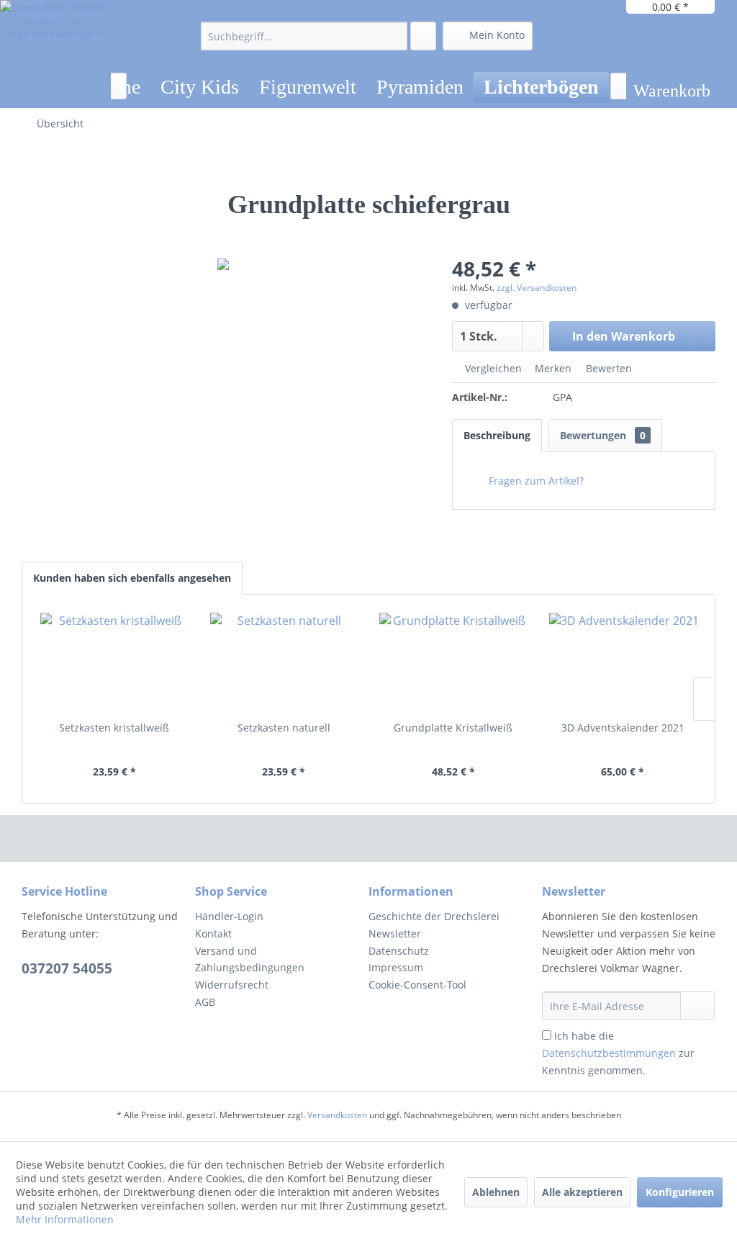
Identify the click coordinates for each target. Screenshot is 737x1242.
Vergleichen (492, 368)
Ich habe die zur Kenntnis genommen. (618, 1053)
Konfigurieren (680, 1192)
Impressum (395, 967)
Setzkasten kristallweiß (114, 727)
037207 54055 (67, 968)
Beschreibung (497, 435)
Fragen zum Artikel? (535, 480)
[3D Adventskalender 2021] (623, 663)
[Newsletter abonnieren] (697, 1005)
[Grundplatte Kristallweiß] (453, 663)
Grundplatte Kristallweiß (453, 727)
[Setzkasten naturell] (284, 663)
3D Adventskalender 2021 (622, 727)
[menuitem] (304, 36)
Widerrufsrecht (231, 984)
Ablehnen (496, 1192)
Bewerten (607, 368)
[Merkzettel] (423, 36)
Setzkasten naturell (284, 727)
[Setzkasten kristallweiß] (114, 663)
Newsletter (394, 933)
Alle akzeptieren (582, 1192)
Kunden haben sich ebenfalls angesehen (132, 578)
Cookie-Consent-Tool (417, 984)
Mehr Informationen (65, 1219)
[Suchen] (394, 36)
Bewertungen (603, 435)
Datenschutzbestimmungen (609, 1053)
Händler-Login (229, 916)
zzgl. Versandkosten (537, 288)
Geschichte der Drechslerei (433, 916)
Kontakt (213, 933)
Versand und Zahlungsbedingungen (249, 959)
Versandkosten (337, 1115)
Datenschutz (398, 951)
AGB (205, 1002)
